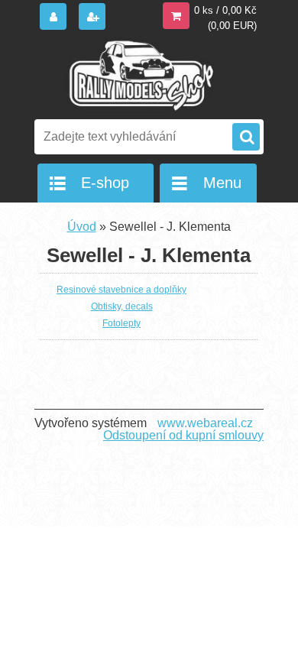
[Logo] (139, 75)
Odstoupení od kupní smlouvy (183, 435)
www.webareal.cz (205, 422)
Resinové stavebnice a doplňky (121, 289)
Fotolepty (121, 323)
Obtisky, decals (122, 306)
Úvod (81, 226)
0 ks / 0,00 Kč (225, 10)
